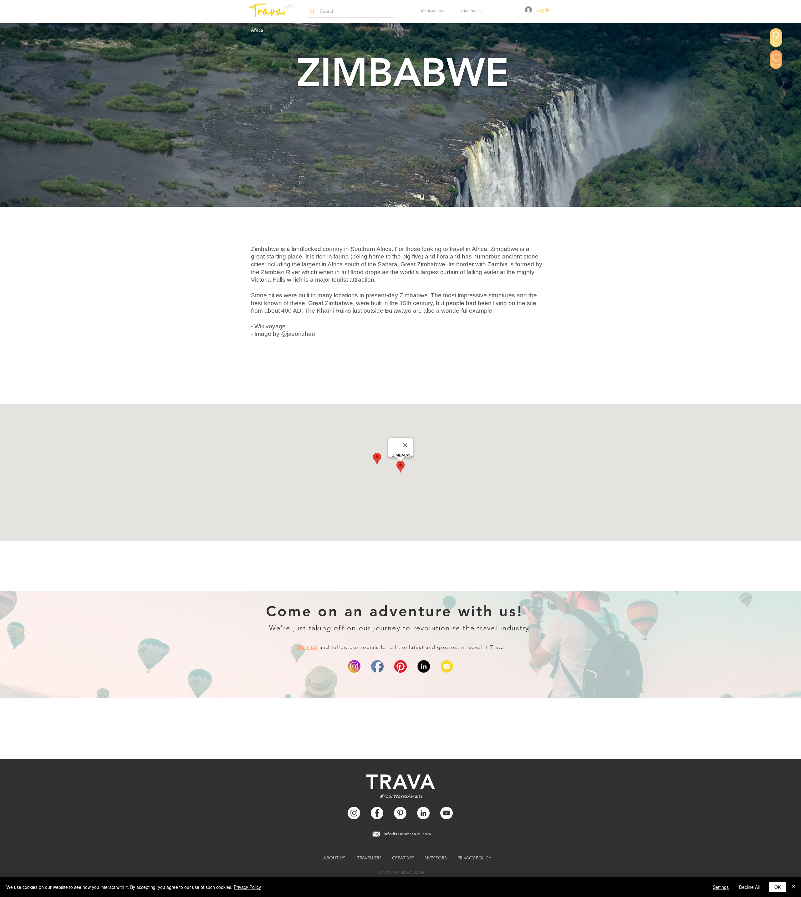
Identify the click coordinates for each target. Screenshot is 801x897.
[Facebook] (377, 813)
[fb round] (377, 666)
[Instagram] (354, 813)
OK (777, 887)
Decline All (749, 887)
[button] (431, 11)
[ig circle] (354, 666)
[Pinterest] (400, 666)
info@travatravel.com (407, 833)
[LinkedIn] (423, 666)
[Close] (793, 887)
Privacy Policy (247, 887)
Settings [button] (721, 887)
